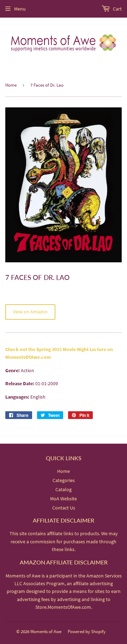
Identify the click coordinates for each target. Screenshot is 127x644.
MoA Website (63, 498)
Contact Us (63, 508)
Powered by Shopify (86, 631)
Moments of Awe (45, 631)
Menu (20, 9)
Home (11, 85)
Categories (64, 480)
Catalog (63, 489)
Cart (117, 9)
